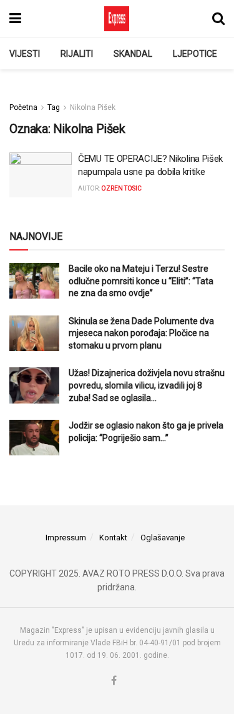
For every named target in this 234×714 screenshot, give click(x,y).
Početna (23, 107)
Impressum (66, 537)
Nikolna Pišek (92, 107)
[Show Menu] (15, 18)
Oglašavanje (162, 537)
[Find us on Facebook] (114, 681)
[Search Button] (218, 18)
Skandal (133, 54)
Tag (53, 107)
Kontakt (113, 537)
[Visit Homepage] (116, 18)
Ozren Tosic (121, 188)
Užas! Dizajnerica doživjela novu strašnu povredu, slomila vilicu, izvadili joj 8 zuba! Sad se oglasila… (147, 385)
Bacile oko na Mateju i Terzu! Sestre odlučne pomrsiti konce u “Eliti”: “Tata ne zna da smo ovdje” (141, 281)
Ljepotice (195, 54)
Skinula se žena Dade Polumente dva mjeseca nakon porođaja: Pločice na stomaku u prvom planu (141, 333)
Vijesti (24, 54)
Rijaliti (77, 54)
